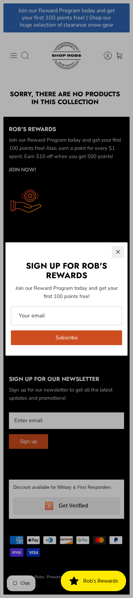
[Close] (118, 252)
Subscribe (67, 337)
